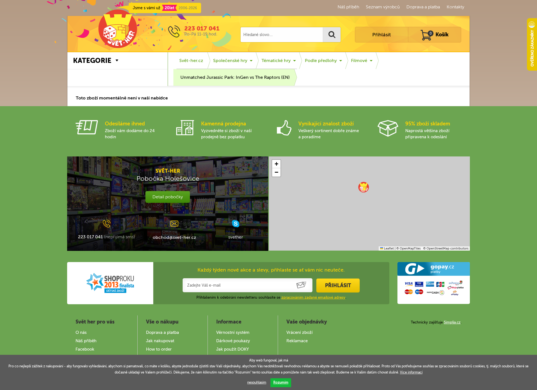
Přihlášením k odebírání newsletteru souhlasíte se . (271, 297)
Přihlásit (381, 35)
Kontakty (455, 6)
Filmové (359, 60)
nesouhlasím (256, 382)
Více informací (411, 372)
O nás (81, 332)
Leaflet (388, 248)
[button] (363, 187)
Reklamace (297, 340)
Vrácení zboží (299, 332)
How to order (159, 349)
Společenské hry (230, 60)
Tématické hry (276, 60)
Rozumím (280, 382)
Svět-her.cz (191, 60)
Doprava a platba (423, 6)
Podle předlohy (321, 60)
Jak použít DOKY (232, 349)
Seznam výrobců (383, 6)
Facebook (85, 349)
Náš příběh (348, 6)
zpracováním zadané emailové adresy (313, 297)
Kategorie (92, 60)
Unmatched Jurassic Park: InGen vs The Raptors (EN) (235, 77)
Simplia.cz (452, 322)
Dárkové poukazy (233, 340)
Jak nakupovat (160, 340)
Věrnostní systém (232, 332)
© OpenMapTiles (408, 248)
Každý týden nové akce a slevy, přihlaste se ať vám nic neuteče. (271, 270)
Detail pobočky (167, 196)
